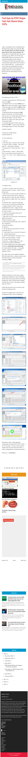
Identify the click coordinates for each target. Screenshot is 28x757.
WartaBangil (18, 754)
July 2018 (7, 660)
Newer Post (5, 560)
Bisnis (2, 742)
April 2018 (7, 673)
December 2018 (9, 656)
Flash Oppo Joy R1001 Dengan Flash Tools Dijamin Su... (14, 670)
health (2, 750)
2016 (5, 681)
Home (14, 560)
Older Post (23, 560)
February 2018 (8, 676)
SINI (19, 107)
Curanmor (3, 749)
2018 (5, 653)
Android (3, 737)
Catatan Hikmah (3, 747)
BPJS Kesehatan (3, 744)
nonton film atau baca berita (15, 246)
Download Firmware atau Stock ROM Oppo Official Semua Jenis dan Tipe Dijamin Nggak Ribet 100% (16, 598)
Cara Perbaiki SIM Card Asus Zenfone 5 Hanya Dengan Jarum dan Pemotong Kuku (16, 623)
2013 (5, 684)
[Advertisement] (14, 36)
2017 (5, 679)
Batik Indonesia (3, 740)
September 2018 (9, 658)
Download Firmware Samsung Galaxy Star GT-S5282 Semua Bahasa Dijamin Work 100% (16, 611)
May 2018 (7, 663)
